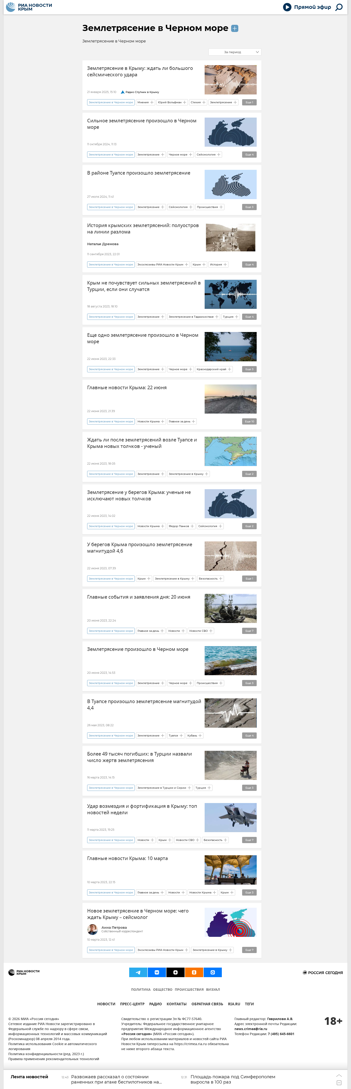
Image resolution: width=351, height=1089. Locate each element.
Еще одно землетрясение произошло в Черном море (142, 338)
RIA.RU (234, 1004)
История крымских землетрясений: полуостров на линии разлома (143, 228)
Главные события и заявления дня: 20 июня (138, 597)
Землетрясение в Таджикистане (191, 316)
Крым (197, 264)
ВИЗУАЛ (213, 990)
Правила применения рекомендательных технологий (53, 1059)
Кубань (192, 735)
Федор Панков (179, 526)
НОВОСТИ (106, 1004)
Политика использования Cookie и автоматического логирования (52, 1047)
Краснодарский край (211, 369)
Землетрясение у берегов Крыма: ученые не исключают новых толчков (139, 495)
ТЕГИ (249, 1004)
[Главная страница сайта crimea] (29, 7)
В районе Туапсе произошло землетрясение (138, 173)
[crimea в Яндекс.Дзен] (175, 972)
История (216, 264)
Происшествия (207, 207)
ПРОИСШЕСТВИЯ (189, 990)
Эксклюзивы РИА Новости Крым (160, 264)
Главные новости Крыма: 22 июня (127, 387)
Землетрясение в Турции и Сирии (162, 787)
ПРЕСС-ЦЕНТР (132, 1004)
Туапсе (173, 735)
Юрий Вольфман (169, 102)
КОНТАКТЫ (177, 1004)
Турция (228, 316)
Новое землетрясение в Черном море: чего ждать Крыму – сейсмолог (138, 914)
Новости (174, 631)
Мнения (143, 102)
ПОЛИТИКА (141, 990)
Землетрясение (221, 102)
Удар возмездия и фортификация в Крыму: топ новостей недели (142, 809)
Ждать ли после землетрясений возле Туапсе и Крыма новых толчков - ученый (142, 443)
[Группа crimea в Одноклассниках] (194, 972)
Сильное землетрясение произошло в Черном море (142, 124)
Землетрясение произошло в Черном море (137, 649)
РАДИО (155, 1004)
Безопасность (208, 578)
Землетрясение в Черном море (155, 28)
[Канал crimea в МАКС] (213, 972)
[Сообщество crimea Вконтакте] (157, 972)
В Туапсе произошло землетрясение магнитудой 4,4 (144, 704)
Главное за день (179, 421)
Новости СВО (198, 631)
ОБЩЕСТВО (162, 990)
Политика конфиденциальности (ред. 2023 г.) (46, 1054)
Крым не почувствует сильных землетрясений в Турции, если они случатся (144, 286)
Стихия (196, 102)
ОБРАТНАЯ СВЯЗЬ (207, 1004)
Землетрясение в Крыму (186, 474)
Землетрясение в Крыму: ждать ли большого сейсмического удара (140, 71)
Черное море (178, 154)
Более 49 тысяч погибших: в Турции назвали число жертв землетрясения (139, 757)
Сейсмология (206, 154)
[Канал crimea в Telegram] (138, 972)
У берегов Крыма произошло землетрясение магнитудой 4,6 (139, 547)
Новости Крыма (149, 421)
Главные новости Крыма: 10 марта (127, 858)
